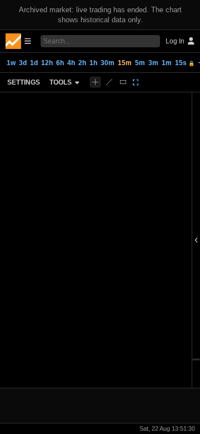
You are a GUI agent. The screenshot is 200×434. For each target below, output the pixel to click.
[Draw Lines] (109, 82)
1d (34, 63)
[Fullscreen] (136, 82)
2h (82, 63)
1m (167, 63)
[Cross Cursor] (95, 82)
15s (184, 63)
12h (47, 63)
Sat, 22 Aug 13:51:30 (167, 428)
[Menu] (18, 41)
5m (140, 63)
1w (11, 63)
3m (153, 63)
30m (107, 63)
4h (71, 63)
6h (60, 63)
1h (93, 63)
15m (125, 63)
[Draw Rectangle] (123, 82)
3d (23, 63)
